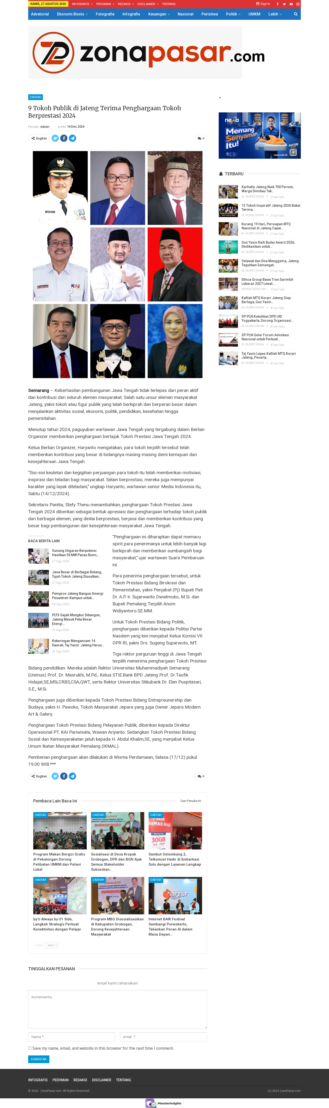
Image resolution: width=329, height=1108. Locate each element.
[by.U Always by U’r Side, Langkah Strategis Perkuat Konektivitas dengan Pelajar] (60, 895)
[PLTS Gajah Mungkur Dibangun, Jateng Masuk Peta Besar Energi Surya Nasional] (38, 620)
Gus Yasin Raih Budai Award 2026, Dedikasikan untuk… (268, 244)
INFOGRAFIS (80, 4)
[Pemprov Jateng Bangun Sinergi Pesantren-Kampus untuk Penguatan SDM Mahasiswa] (38, 599)
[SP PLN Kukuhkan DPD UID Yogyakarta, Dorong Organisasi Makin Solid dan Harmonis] (228, 321)
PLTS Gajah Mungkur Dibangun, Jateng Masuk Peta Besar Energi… (76, 619)
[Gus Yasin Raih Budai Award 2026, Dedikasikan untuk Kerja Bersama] (228, 247)
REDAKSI (124, 4)
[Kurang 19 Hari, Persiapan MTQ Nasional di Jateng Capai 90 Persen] (228, 229)
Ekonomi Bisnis (70, 14)
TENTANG (169, 4)
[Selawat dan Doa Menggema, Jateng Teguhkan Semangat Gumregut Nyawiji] (228, 266)
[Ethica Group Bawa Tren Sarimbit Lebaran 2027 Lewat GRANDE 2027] (228, 284)
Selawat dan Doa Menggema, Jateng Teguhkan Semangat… (270, 263)
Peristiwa (210, 14)
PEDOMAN (103, 4)
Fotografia (105, 14)
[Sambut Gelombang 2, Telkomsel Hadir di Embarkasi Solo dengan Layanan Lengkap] (175, 830)
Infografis (131, 14)
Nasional (185, 14)
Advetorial (40, 14)
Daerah (35, 97)
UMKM (254, 14)
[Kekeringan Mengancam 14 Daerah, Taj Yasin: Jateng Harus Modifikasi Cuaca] (38, 646)
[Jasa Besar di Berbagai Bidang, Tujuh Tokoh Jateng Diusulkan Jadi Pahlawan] (38, 577)
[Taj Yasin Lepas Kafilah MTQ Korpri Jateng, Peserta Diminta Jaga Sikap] (228, 358)
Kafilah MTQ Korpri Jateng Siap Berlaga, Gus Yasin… (266, 300)
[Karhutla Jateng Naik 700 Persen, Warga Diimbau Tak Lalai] (228, 191)
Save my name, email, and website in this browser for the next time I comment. (103, 1048)
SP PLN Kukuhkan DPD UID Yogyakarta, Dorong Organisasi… (268, 318)
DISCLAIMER (146, 4)
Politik (231, 14)
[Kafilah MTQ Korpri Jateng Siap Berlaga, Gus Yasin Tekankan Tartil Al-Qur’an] (228, 302)
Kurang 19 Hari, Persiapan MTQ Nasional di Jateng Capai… (266, 226)
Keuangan (157, 14)
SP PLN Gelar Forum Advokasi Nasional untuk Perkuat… (265, 337)
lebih (273, 14)
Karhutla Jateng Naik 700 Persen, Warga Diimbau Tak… (268, 189)
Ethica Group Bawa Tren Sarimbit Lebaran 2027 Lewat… (267, 282)
